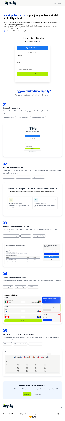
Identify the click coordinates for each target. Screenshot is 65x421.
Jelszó (18, 62)
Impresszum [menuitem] (37, 414)
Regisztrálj (36, 41)
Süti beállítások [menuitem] (58, 414)
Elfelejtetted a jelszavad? (32, 79)
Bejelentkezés (57, 3)
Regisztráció (27, 394)
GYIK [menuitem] (42, 414)
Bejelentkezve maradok (25, 69)
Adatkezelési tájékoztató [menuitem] (23, 414)
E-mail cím (19, 55)
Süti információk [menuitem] (48, 414)
